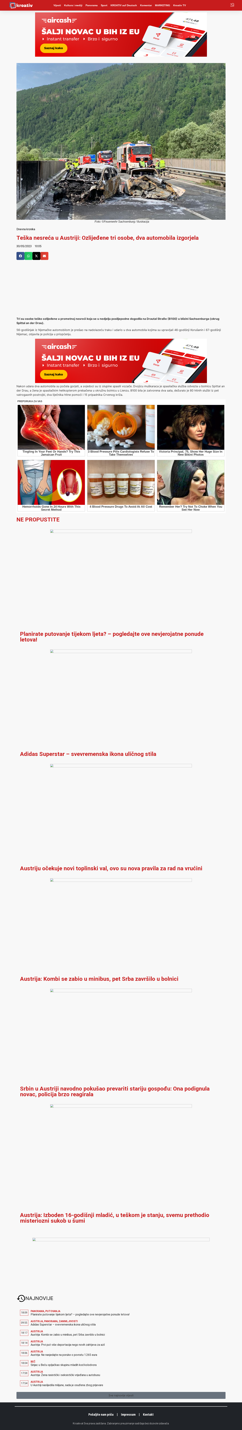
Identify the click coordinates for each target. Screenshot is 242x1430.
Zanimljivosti (68, 1321)
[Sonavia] (121, 1240)
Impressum (128, 1414)
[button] (20, 256)
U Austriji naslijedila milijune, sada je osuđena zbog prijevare (67, 1385)
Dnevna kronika (25, 229)
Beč (33, 1361)
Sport (104, 5)
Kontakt (148, 1414)
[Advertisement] (121, 290)
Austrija (37, 1321)
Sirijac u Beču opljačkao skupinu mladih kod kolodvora (64, 1365)
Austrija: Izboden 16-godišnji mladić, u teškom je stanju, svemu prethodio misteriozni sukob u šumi (114, 1218)
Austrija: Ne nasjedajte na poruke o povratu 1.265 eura (64, 1355)
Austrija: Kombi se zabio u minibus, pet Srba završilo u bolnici (99, 978)
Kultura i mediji (73, 5)
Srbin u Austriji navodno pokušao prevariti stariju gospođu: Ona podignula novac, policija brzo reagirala (115, 1091)
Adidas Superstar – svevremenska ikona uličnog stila (88, 754)
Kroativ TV (179, 5)
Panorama (92, 5)
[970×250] (121, 55)
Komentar (146, 5)
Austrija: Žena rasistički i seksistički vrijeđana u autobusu (65, 1375)
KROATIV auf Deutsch (124, 5)
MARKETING (162, 5)
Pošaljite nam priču (101, 1414)
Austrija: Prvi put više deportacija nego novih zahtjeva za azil (68, 1344)
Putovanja (52, 1311)
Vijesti (57, 5)
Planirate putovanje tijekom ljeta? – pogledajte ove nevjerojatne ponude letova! (112, 637)
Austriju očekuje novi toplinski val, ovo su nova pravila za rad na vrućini (111, 868)
